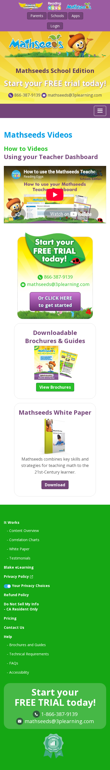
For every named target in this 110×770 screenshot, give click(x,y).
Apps (76, 15)
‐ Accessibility (18, 672)
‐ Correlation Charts (23, 539)
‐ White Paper (18, 548)
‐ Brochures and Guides (26, 644)
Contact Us (14, 627)
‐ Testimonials (18, 558)
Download (55, 485)
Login (55, 25)
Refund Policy (16, 594)
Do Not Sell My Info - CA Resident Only (21, 606)
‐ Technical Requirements (28, 653)
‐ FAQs (12, 663)
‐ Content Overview (23, 530)
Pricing (10, 618)
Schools (57, 15)
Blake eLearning (19, 567)
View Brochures (55, 387)
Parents (36, 15)
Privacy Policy (16, 576)
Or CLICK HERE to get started (55, 301)
